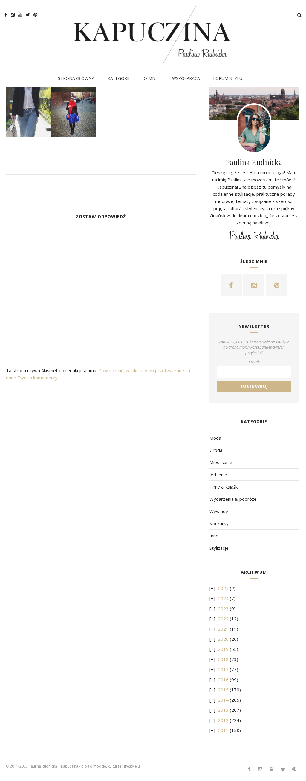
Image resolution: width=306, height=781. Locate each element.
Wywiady (218, 511)
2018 (223, 659)
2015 (223, 690)
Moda (215, 438)
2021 (223, 629)
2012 (223, 720)
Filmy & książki (223, 487)
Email (254, 362)
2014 (223, 700)
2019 (223, 649)
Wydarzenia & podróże (233, 499)
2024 (223, 598)
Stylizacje (219, 548)
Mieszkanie (220, 462)
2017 (223, 669)
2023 (223, 608)
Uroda (215, 450)
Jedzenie (218, 474)
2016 (223, 680)
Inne (213, 536)
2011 (223, 730)
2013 (223, 710)
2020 (223, 639)
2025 (223, 588)
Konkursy (219, 523)
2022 (223, 619)
